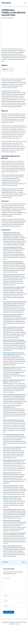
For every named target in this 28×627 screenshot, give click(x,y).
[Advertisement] (14, 34)
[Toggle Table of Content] (10, 69)
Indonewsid (6, 3)
